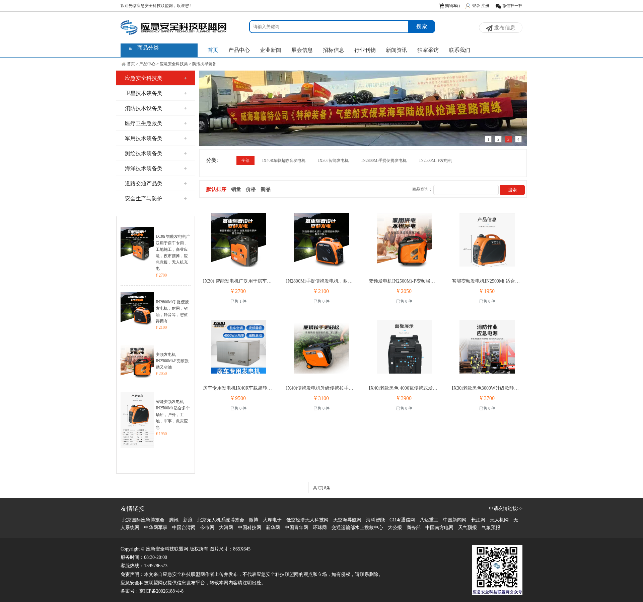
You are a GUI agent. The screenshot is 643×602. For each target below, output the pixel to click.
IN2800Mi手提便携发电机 (384, 160)
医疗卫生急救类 (156, 123)
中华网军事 (155, 527)
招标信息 (333, 50)
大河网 (226, 527)
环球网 (320, 527)
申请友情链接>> (505, 508)
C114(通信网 (402, 519)
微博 (253, 519)
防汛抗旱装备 (204, 64)
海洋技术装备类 (156, 168)
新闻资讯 (396, 50)
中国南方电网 (439, 527)
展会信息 (302, 50)
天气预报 (467, 527)
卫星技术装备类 (156, 93)
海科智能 (375, 519)
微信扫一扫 (511, 5)
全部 (245, 160)
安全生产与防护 (156, 198)
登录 (476, 5)
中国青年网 (296, 527)
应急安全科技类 (174, 64)
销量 (236, 189)
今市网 (207, 527)
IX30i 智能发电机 (333, 160)
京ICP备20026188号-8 (161, 591)
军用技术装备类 (156, 138)
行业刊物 (365, 50)
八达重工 (429, 519)
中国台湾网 (184, 527)
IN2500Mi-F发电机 (435, 160)
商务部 (414, 527)
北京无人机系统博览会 (220, 519)
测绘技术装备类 (156, 153)
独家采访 (428, 50)
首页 (213, 50)
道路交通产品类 (156, 183)
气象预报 (491, 527)
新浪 (188, 519)
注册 (485, 5)
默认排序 (216, 189)
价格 (251, 189)
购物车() (452, 5)
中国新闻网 (455, 519)
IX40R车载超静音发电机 (283, 160)
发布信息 (504, 27)
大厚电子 (272, 519)
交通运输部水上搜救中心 (357, 527)
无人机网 (499, 519)
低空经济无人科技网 (307, 519)
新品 (266, 189)
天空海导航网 (347, 519)
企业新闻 (270, 50)
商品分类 (148, 48)
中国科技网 (249, 527)
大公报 (395, 527)
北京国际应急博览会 (143, 519)
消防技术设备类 (156, 108)
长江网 (478, 519)
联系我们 (459, 50)
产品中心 (239, 50)
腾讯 (173, 519)
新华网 (273, 527)
